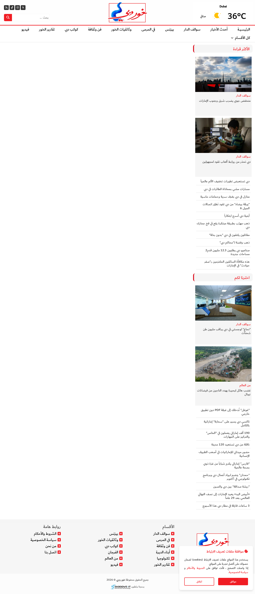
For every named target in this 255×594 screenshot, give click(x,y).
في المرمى (148, 29)
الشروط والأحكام (195, 568)
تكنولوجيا (163, 558)
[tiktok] (12, 7)
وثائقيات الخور (121, 29)
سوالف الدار (192, 29)
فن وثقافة (94, 29)
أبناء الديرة (163, 552)
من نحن (50, 546)
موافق (233, 581)
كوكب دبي (71, 29)
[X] (23, 7)
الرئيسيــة (243, 29)
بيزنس (169, 29)
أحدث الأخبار (219, 29)
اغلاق (199, 581)
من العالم (245, 385)
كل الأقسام (242, 38)
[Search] (8, 17)
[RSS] (6, 7)
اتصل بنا (50, 552)
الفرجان (113, 552)
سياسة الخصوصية (238, 572)
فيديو (25, 29)
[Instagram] (17, 7)
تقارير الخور (47, 29)
